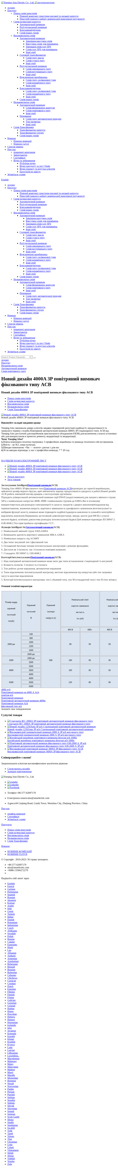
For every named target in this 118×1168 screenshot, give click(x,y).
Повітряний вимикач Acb (14, 703)
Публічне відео (27, 163)
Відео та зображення (24, 160)
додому (11, 7)
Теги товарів (14, 479)
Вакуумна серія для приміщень (42, 44)
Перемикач (25, 116)
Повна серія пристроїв (25, 13)
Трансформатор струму (32, 132)
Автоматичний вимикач (32, 24)
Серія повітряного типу (38, 110)
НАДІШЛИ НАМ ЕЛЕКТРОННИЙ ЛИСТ (23, 460)
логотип (50, 2)
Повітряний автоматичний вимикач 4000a (23, 700)
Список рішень (15, 146)
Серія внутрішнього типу (39, 71)
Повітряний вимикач (39, 485)
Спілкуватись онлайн (18, 768)
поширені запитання (24, 152)
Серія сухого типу (35, 60)
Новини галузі (21, 144)
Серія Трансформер (24, 127)
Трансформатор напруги (32, 130)
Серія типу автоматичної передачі (43, 119)
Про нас (11, 149)
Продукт (11, 10)
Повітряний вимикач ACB (58, 488)
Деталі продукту (16, 476)
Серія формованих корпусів (40, 107)
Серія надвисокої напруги (27, 21)
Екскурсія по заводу (30, 171)
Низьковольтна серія (24, 102)
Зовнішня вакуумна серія (39, 41)
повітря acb (7, 695)
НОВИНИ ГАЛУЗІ (17, 854)
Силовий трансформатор (33, 55)
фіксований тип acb (11, 706)
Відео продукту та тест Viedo (35, 166)
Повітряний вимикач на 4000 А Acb (20, 692)
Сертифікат (20, 157)
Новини (11, 138)
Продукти (6, 824)
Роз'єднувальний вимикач (33, 27)
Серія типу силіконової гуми (41, 80)
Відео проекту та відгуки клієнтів (37, 169)
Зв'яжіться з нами (16, 174)
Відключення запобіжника (33, 77)
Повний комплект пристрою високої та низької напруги (49, 16)
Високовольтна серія (24, 35)
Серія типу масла (35, 57)
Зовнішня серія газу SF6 (38, 46)
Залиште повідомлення (19, 771)
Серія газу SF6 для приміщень (41, 49)
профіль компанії (16, 813)
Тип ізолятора (33, 121)
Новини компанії (22, 141)
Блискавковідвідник (30, 30)
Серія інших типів (29, 32)
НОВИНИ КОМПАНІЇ (19, 851)
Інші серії (31, 52)
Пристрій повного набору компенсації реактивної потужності (52, 19)
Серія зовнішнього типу (38, 69)
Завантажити (20, 155)
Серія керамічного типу (38, 82)
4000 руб (5, 689)
